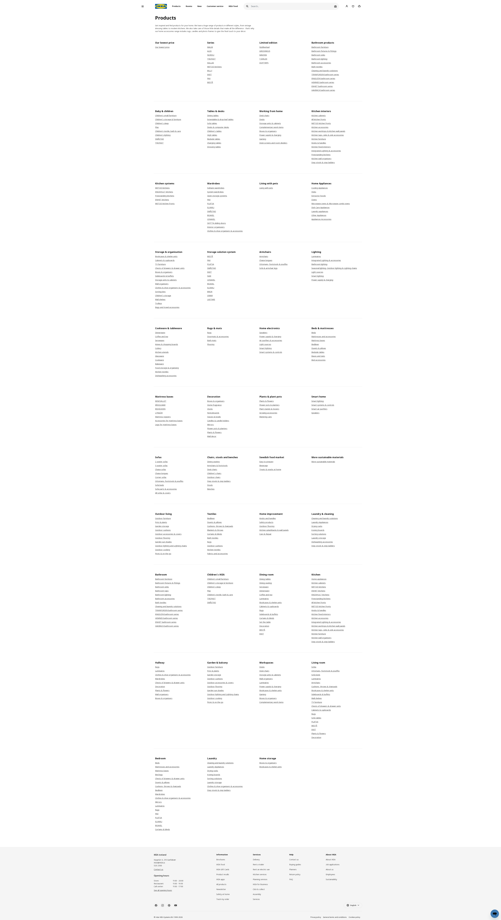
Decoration (264, 626)
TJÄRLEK (263, 59)
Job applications (332, 864)
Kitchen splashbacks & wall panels (274, 530)
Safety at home (223, 894)
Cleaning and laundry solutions (324, 71)
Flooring (210, 344)
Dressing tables (214, 147)
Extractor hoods (318, 196)
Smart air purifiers (319, 409)
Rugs (209, 333)
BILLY (209, 71)
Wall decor (211, 436)
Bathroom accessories (321, 63)
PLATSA (210, 204)
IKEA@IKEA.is (159, 862)
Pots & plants (161, 522)
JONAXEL (211, 219)
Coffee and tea (161, 337)
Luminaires (316, 256)
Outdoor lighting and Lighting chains (171, 546)
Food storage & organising (167, 368)
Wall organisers (161, 284)
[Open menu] (142, 6)
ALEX (209, 51)
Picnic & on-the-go (163, 554)
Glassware (159, 356)
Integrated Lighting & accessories (326, 151)
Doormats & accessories (218, 337)
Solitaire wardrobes (215, 188)
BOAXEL (210, 215)
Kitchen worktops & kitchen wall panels (328, 131)
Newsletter (221, 889)
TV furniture (160, 264)
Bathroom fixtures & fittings (323, 51)
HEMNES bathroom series (322, 82)
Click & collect (259, 889)
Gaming (262, 139)
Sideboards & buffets (164, 276)
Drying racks (316, 526)
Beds (313, 333)
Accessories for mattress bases (169, 421)
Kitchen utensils (162, 352)
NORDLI (210, 55)
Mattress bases (318, 340)
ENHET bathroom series (322, 86)
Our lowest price (162, 47)
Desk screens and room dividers (273, 143)
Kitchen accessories (319, 127)
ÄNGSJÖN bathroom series (323, 78)
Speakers (263, 333)
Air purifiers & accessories (270, 340)
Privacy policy (316, 917)
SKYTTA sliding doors (216, 223)
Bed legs (159, 775)
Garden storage (162, 526)
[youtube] (175, 905)
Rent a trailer (258, 864)
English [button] (353, 905)
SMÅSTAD (159, 139)
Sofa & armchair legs (268, 268)
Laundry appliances (319, 211)
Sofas (313, 667)
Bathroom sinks (318, 55)
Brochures (220, 859)
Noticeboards (213, 413)
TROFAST (211, 59)
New (199, 6)
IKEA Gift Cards (222, 869)
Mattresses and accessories (323, 337)
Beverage (263, 466)
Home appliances (318, 579)
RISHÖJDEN (160, 409)
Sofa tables (212, 123)
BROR (209, 292)
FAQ (291, 879)
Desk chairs (264, 116)
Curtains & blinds (214, 534)
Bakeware (159, 364)
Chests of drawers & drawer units (169, 268)
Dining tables (213, 116)
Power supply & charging (270, 135)
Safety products (266, 522)
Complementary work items (271, 127)
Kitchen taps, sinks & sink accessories (327, 135)
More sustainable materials (323, 462)
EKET (209, 75)
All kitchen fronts (318, 119)
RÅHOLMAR (160, 405)
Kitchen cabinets (318, 116)
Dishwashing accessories (166, 376)
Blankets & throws (215, 530)
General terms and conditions (335, 917)
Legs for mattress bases (166, 425)
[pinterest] (169, 905)
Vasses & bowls (214, 417)
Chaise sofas (160, 469)
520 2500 (158, 865)
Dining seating (213, 462)
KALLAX (210, 63)
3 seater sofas (161, 466)
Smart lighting (317, 276)
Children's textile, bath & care (168, 131)
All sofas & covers (163, 493)
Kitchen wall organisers (321, 159)
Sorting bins (160, 292)
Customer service (215, 6)
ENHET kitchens (162, 200)
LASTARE (211, 299)
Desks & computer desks (218, 127)
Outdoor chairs (213, 477)
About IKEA (330, 859)
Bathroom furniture (320, 47)
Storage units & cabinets (270, 123)
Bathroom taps (162, 591)
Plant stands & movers (269, 409)
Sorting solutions (318, 534)
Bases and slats (318, 356)
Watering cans (265, 417)
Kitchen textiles (161, 372)
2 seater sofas (161, 462)
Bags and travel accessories (167, 307)
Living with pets (266, 188)
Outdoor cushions (163, 530)
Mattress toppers (163, 417)
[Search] (247, 6)
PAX (208, 78)
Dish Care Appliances (320, 208)
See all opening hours (163, 890)
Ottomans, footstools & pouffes (273, 264)
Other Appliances (318, 215)
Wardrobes (160, 679)
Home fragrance (214, 405)
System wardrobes (215, 192)
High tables (212, 135)
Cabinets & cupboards (165, 260)
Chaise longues (265, 260)
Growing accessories (268, 413)
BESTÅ (210, 82)
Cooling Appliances (319, 188)
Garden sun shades (163, 542)
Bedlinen (315, 344)
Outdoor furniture (163, 518)
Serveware (159, 340)
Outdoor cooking (162, 550)
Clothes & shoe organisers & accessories (225, 231)
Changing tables (214, 143)
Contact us (158, 869)
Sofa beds (159, 485)
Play (157, 127)
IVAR (209, 276)
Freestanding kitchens (320, 155)
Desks (262, 119)
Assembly (257, 894)
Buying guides (295, 864)
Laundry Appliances (319, 522)
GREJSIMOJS (264, 51)
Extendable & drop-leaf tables (220, 119)
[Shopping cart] (359, 6)
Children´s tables (214, 131)
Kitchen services (260, 874)
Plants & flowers (214, 432)
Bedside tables (213, 139)
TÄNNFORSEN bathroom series (325, 75)
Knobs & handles (318, 143)
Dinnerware (160, 333)
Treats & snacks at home (270, 469)
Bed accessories (318, 360)
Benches (210, 489)
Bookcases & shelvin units (166, 256)
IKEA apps (220, 879)
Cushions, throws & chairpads (220, 526)
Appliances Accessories (321, 219)
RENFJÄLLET (160, 401)
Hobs (313, 192)
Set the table (265, 622)
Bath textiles (317, 67)
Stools (210, 485)
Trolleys (158, 303)
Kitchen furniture (318, 139)
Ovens (314, 200)
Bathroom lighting (319, 59)
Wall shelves (160, 299)
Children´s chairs (214, 473)
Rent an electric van (261, 869)
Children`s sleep (162, 123)
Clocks (210, 409)
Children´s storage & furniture (168, 119)
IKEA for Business (260, 884)
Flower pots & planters (217, 429)
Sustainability (331, 879)
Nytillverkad (264, 47)
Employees (330, 874)
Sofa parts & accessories (166, 489)
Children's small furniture (166, 116)
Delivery (256, 859)
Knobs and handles (267, 518)
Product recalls (222, 874)
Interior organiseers (216, 227)
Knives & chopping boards (166, 344)
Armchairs (263, 256)
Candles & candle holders (218, 421)
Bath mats (211, 340)
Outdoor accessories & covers (168, 534)
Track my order (222, 899)
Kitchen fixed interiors (321, 147)
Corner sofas (160, 477)
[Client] (346, 6)
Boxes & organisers (268, 131)
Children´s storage (163, 296)
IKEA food (233, 6)
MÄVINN (263, 55)
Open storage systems (217, 196)
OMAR (210, 296)
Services (256, 899)
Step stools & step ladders (323, 163)
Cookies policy (354, 917)
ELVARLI (210, 208)
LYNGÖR (159, 413)
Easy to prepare (266, 462)
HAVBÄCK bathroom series (323, 90)
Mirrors (210, 425)
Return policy (294, 874)
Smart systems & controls (270, 352)
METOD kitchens (214, 67)
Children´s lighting (163, 135)
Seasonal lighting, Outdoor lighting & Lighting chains (334, 268)
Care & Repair (265, 534)
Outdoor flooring (162, 538)
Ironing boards (317, 530)
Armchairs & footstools (217, 466)
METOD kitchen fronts (321, 123)
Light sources (317, 272)
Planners (293, 869)
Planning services (260, 879)
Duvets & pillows (318, 348)
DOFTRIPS (264, 63)
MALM (210, 47)
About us (329, 869)
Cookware (159, 360)
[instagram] (162, 905)
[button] (177, 6)
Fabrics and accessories (217, 554)
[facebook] (156, 905)
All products (221, 884)
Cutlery (158, 348)
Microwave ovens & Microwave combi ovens (330, 204)
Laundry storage (318, 538)
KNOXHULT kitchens (164, 192)
